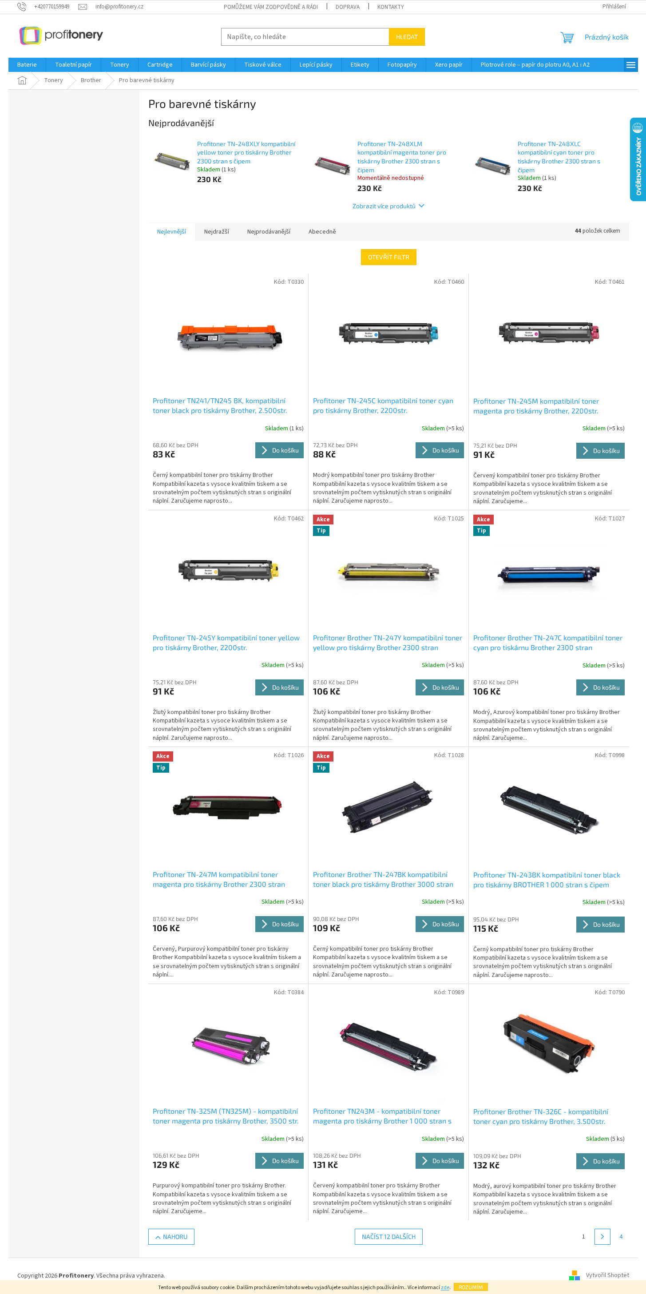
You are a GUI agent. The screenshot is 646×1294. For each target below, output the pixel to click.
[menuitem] (27, 65)
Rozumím (471, 1287)
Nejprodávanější (268, 231)
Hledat (407, 36)
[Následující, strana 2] (602, 1237)
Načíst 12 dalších (389, 1236)
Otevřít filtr (388, 257)
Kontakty (390, 7)
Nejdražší (216, 231)
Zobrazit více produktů (384, 206)
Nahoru (175, 1236)
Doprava (348, 7)
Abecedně (322, 231)
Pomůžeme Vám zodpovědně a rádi (271, 7)
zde (445, 1287)
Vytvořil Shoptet (607, 1275)
